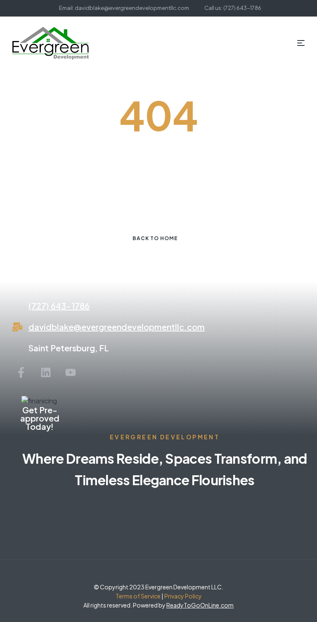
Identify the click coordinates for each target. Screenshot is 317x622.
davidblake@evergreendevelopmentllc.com (116, 327)
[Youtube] (70, 372)
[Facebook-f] (21, 372)
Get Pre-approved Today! (39, 418)
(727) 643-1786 (59, 305)
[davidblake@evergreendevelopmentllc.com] (17, 327)
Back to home (155, 238)
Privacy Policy (182, 596)
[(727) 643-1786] (17, 306)
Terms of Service (138, 596)
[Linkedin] (46, 372)
